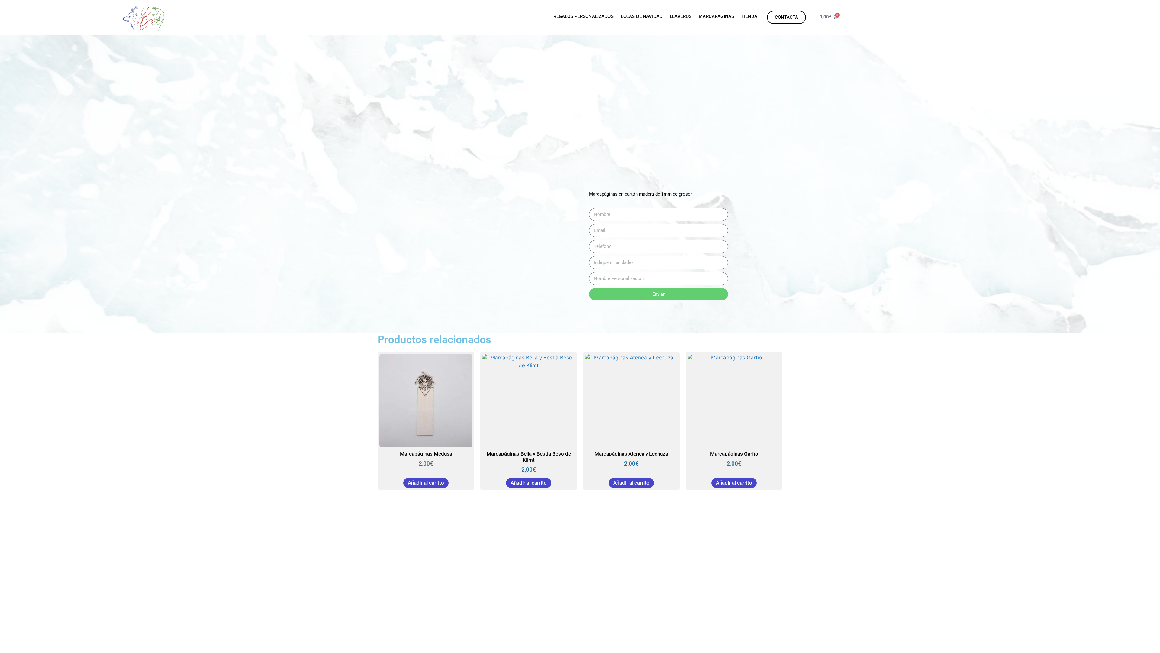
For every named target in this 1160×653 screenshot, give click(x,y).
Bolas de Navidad (641, 16)
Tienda (749, 16)
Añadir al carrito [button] (426, 483)
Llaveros (680, 16)
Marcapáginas (716, 16)
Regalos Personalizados (583, 16)
